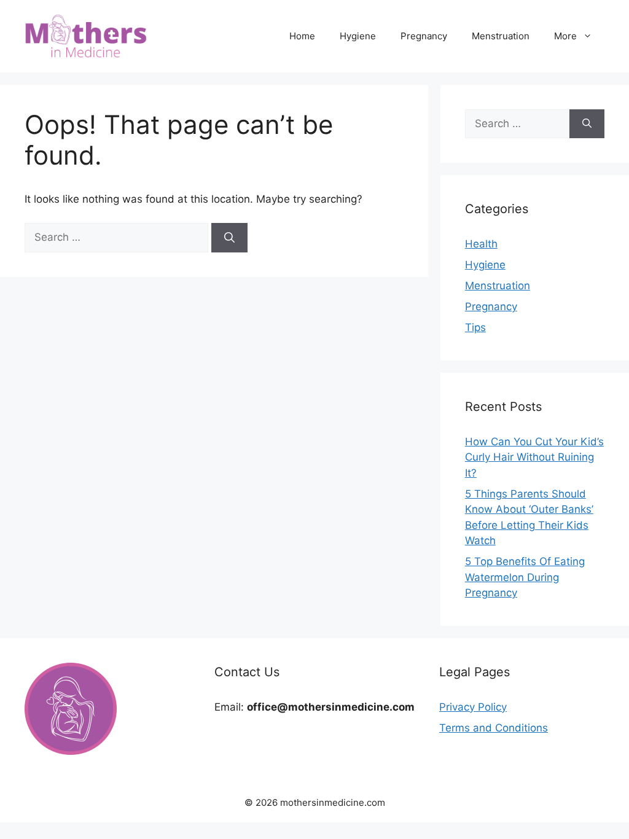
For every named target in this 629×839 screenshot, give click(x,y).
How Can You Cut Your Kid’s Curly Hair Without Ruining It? (534, 457)
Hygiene (358, 36)
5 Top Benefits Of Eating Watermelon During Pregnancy (525, 577)
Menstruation (500, 36)
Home (302, 36)
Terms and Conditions (493, 728)
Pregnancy (423, 36)
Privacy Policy (473, 707)
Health (481, 244)
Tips (475, 327)
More (565, 36)
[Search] (229, 237)
